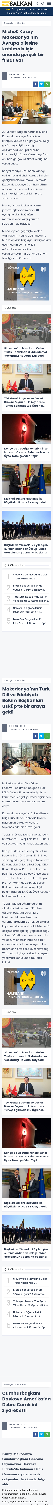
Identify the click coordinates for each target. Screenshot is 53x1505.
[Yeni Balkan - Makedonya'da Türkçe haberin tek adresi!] (17, 3)
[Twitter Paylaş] (41, 84)
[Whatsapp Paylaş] (47, 84)
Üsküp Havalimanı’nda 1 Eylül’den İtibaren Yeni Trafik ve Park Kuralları (27, 11)
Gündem (21, 23)
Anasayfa (8, 23)
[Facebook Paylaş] (35, 84)
